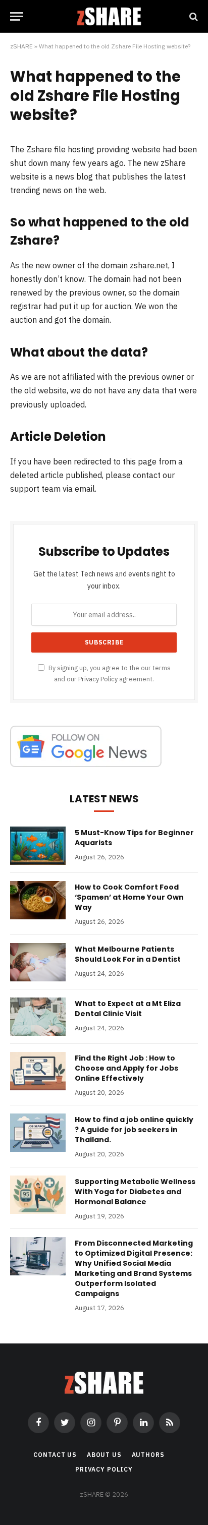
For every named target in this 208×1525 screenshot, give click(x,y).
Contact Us (54, 1454)
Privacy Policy (98, 679)
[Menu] (16, 16)
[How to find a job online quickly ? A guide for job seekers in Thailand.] (38, 1132)
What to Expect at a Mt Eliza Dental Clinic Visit (128, 1009)
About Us (104, 1454)
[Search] (192, 16)
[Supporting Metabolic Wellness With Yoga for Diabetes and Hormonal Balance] (38, 1195)
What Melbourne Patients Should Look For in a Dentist (128, 954)
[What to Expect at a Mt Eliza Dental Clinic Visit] (38, 1017)
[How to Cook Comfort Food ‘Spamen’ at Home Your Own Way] (38, 900)
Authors (148, 1454)
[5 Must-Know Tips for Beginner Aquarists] (38, 846)
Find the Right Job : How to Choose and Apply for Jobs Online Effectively (126, 1068)
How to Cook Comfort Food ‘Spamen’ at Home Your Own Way (129, 897)
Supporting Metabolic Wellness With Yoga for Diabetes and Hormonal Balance (135, 1192)
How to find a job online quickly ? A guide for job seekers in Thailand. (134, 1130)
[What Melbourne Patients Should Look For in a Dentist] (38, 962)
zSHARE (21, 46)
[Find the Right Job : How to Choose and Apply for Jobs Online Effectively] (38, 1071)
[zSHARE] (109, 16)
